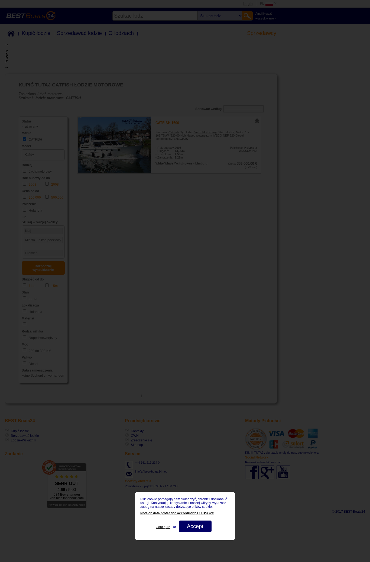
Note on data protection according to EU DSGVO (177, 513)
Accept (195, 526)
